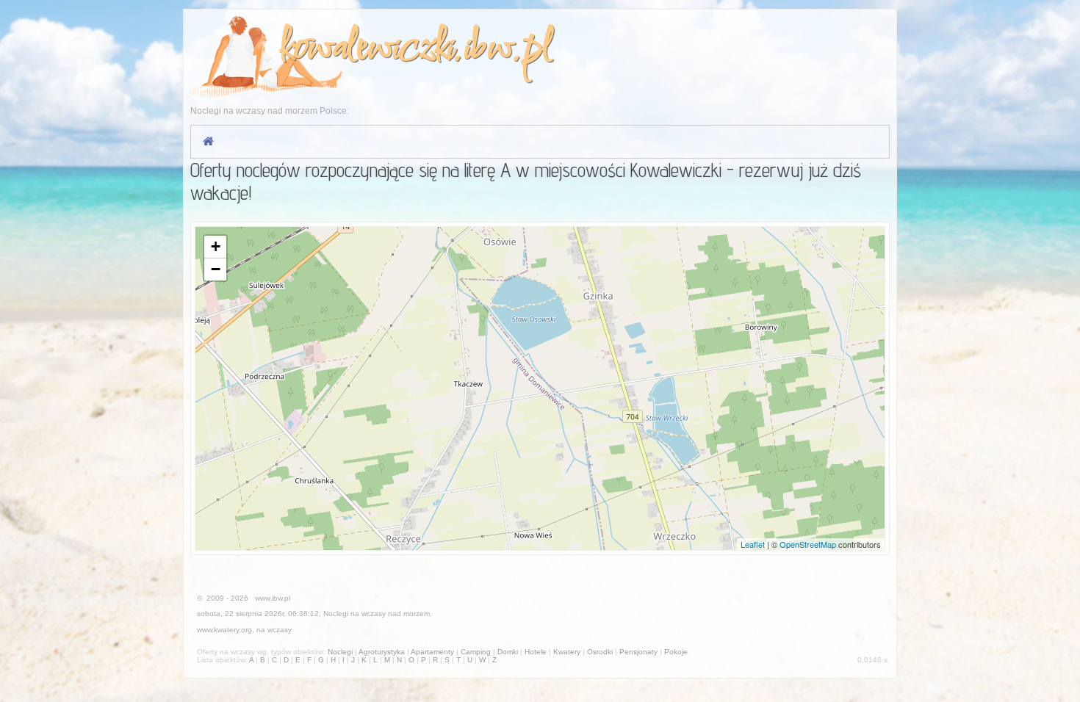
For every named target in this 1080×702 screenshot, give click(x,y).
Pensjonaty (638, 652)
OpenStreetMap (808, 544)
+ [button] (215, 246)
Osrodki (600, 652)
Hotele (536, 652)
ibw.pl (507, 49)
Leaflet (753, 544)
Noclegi (335, 613)
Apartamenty (432, 652)
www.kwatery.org (224, 630)
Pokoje (676, 652)
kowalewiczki (365, 49)
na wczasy (274, 630)
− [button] (215, 269)
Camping (476, 652)
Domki (507, 652)
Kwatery (566, 652)
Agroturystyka (382, 652)
